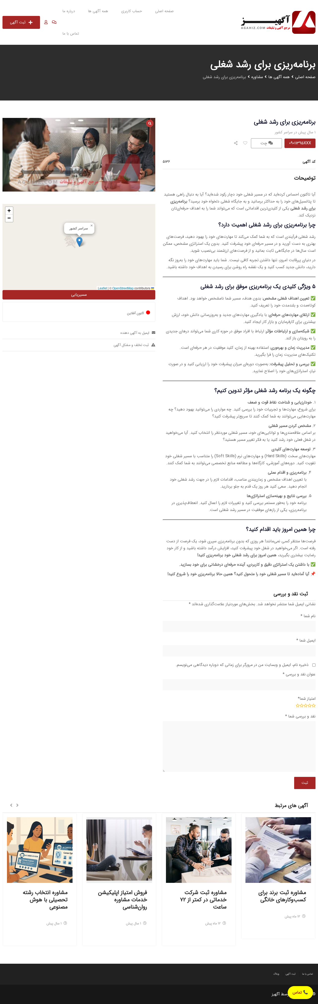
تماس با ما (70, 34)
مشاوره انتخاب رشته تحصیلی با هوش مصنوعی (45, 899)
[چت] (54, 22)
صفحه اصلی (164, 11)
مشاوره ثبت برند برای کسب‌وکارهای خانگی (282, 896)
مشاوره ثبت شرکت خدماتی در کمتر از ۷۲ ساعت (203, 899)
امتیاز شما (307, 699)
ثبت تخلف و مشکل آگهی (131, 345)
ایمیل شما (306, 640)
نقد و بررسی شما (300, 716)
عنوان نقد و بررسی (299, 674)
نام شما (308, 616)
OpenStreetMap (123, 288)
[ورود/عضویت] (46, 22)
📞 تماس (300, 992)
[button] (79, 242)
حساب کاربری (131, 11)
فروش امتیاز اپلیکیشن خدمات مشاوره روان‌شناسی (122, 899)
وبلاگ (276, 974)
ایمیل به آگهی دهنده (134, 333)
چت (264, 143)
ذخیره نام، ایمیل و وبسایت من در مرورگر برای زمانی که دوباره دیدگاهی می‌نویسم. (242, 665)
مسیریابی (79, 295)
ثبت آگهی (18, 22)
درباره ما (68, 11)
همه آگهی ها (98, 11)
